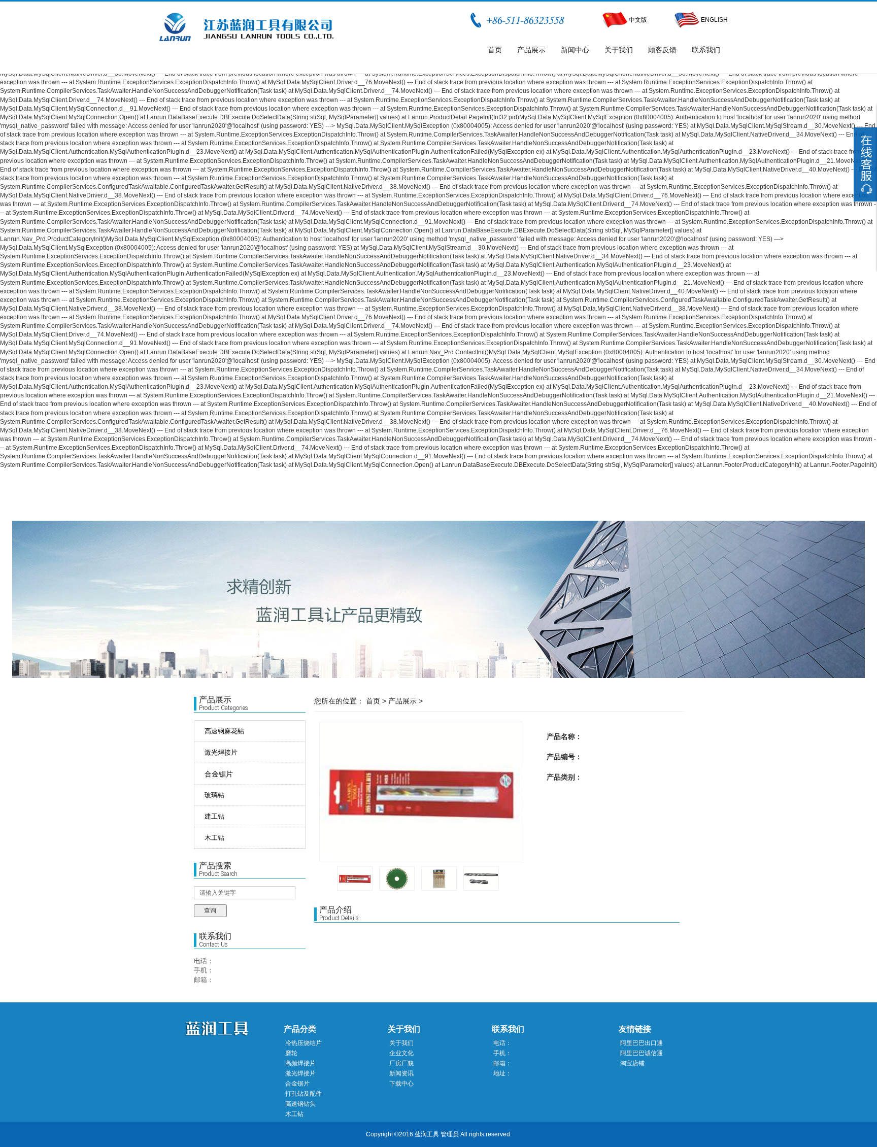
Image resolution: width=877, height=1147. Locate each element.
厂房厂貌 (401, 1063)
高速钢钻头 (300, 1103)
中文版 (638, 19)
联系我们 (706, 50)
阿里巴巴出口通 (641, 1043)
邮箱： (204, 980)
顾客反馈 (662, 50)
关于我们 (618, 50)
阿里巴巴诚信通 (641, 1053)
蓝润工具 (427, 1134)
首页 (495, 50)
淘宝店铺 (632, 1063)
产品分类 (300, 1029)
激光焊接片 (300, 1073)
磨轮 (291, 1053)
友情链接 (635, 1029)
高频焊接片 (300, 1063)
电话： (204, 961)
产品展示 (531, 50)
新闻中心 (575, 50)
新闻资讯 (401, 1073)
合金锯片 (219, 774)
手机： (204, 970)
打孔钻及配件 (303, 1093)
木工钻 (294, 1114)
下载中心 (401, 1083)
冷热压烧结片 (303, 1043)
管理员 (450, 1134)
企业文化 (401, 1053)
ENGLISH (713, 19)
